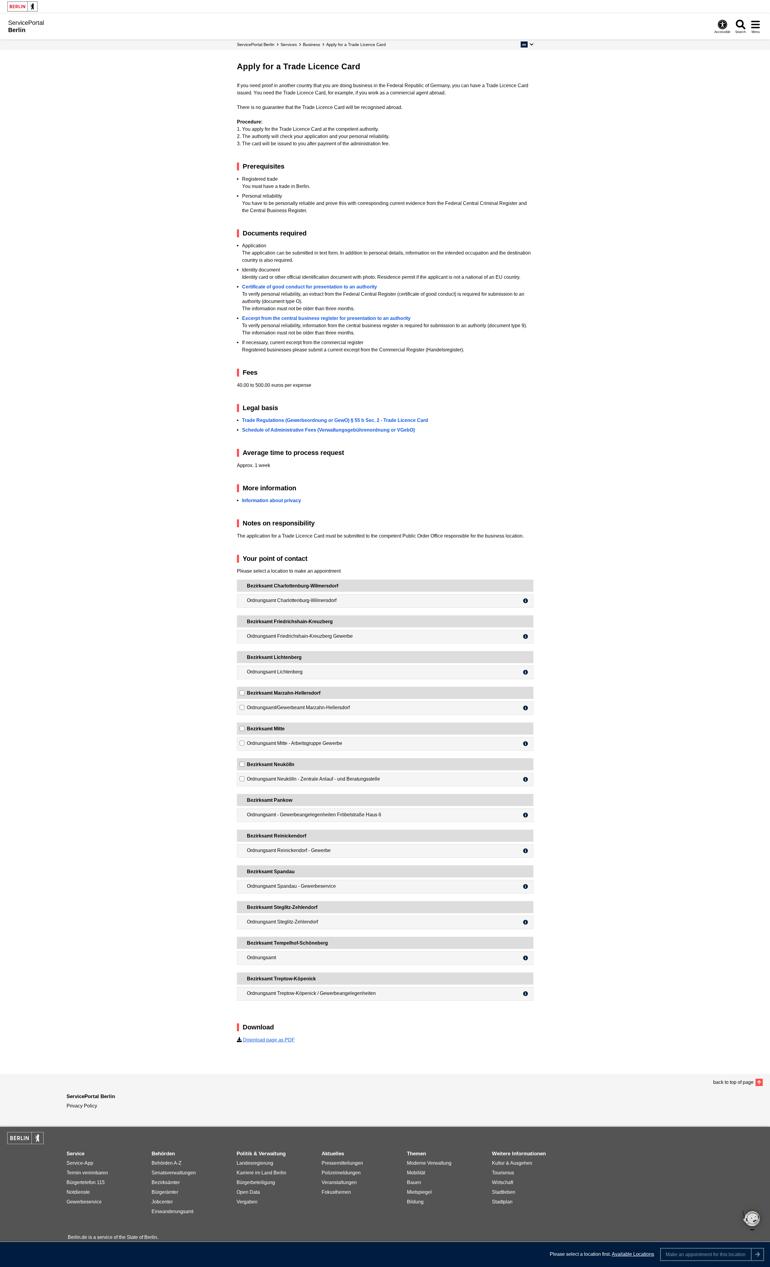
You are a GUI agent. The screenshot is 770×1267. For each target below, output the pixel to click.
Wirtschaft (502, 1182)
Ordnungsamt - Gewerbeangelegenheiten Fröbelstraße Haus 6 (314, 814)
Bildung (415, 1201)
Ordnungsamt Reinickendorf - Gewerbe (289, 850)
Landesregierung (255, 1163)
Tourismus (503, 1172)
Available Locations (633, 1254)
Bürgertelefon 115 (86, 1182)
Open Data (248, 1192)
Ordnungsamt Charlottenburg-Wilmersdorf (291, 600)
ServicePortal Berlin (255, 44)
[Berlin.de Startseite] (22, 7)
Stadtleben (503, 1192)
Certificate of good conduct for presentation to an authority (309, 286)
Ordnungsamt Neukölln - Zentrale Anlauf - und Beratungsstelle (313, 779)
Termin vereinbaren (87, 1172)
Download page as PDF (269, 1039)
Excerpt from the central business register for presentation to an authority (326, 318)
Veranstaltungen (339, 1182)
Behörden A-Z (167, 1163)
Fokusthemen (336, 1192)
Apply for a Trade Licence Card (356, 44)
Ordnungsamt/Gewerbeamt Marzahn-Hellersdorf (298, 707)
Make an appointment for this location (705, 1254)
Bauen (414, 1182)
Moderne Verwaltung (429, 1163)
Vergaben (247, 1201)
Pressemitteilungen (342, 1163)
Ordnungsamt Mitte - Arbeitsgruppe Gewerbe (294, 743)
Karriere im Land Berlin (261, 1172)
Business (311, 44)
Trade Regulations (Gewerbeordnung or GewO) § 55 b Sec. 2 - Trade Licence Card (335, 420)
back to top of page (733, 1082)
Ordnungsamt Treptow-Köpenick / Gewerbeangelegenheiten (311, 993)
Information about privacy (271, 500)
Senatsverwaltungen (174, 1172)
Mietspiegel (419, 1192)
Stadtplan (502, 1201)
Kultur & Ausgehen (512, 1163)
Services (288, 44)
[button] (527, 44)
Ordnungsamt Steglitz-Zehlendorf (282, 921)
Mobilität (416, 1172)
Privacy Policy (82, 1105)
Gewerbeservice (84, 1201)
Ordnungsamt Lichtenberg (275, 671)
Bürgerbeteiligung (256, 1182)
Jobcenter (162, 1201)
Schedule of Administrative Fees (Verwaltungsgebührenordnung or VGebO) (328, 430)
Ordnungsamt (261, 957)
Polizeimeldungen (341, 1172)
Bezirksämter (166, 1182)
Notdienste (78, 1192)
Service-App (80, 1163)
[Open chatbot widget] (752, 1221)
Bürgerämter (165, 1192)
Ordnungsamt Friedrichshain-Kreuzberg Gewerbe (300, 636)
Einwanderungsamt (172, 1211)
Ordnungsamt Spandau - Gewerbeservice (291, 886)
